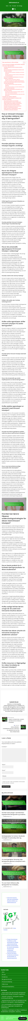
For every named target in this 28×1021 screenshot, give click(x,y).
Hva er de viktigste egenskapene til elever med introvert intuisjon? (14, 70)
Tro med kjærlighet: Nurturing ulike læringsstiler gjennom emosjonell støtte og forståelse (14, 861)
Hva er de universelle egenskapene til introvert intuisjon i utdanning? (14, 77)
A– (2, 1018)
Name (4, 764)
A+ (2, 1017)
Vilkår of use (5, 984)
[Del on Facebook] (13, 9)
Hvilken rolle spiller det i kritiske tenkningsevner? (14, 80)
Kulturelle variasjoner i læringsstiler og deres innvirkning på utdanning (12, 997)
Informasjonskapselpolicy (8, 986)
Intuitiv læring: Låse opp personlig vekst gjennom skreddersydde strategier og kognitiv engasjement (13, 993)
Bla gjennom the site (7, 979)
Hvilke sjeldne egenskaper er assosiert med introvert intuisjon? (13, 90)
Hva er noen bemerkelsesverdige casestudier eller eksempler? (15, 95)
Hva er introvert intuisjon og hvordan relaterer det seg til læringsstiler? (13, 65)
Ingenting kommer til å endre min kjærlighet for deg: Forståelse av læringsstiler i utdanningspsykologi (14, 1001)
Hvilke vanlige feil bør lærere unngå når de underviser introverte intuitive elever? (12, 104)
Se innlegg (19, 5)
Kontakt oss (5, 977)
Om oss (4, 974)
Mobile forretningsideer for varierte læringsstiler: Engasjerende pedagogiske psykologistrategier (13, 948)
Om (10, 5)
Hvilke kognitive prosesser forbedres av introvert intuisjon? (14, 73)
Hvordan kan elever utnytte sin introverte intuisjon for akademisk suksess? (12, 106)
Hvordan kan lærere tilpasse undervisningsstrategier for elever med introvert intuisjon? (11, 98)
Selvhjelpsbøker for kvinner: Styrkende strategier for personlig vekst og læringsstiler (13, 837)
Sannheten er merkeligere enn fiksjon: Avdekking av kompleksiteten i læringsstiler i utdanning (14, 1011)
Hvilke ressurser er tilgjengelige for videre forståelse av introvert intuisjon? (12, 109)
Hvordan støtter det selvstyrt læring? (12, 79)
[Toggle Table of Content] (23, 62)
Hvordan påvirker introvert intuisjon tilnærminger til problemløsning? (14, 75)
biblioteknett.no (14, 2)
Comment (4, 746)
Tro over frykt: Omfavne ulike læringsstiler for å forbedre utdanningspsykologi (10, 884)
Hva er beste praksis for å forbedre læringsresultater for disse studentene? (12, 101)
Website (4, 776)
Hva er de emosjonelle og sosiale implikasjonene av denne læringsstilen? (14, 87)
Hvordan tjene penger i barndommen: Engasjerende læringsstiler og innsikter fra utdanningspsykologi (13, 814)
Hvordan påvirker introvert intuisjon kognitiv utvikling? (13, 68)
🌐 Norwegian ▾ (22, 1018)
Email (4, 770)
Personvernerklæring (7, 981)
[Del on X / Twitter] (15, 9)
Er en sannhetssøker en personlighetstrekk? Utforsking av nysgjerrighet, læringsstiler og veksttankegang (12, 1006)
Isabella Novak (14, 702)
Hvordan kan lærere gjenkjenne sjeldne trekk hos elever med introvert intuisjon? (14, 92)
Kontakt (14, 5)
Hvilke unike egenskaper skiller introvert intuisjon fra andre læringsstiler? (14, 82)
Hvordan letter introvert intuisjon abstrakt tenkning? (13, 85)
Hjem (7, 5)
